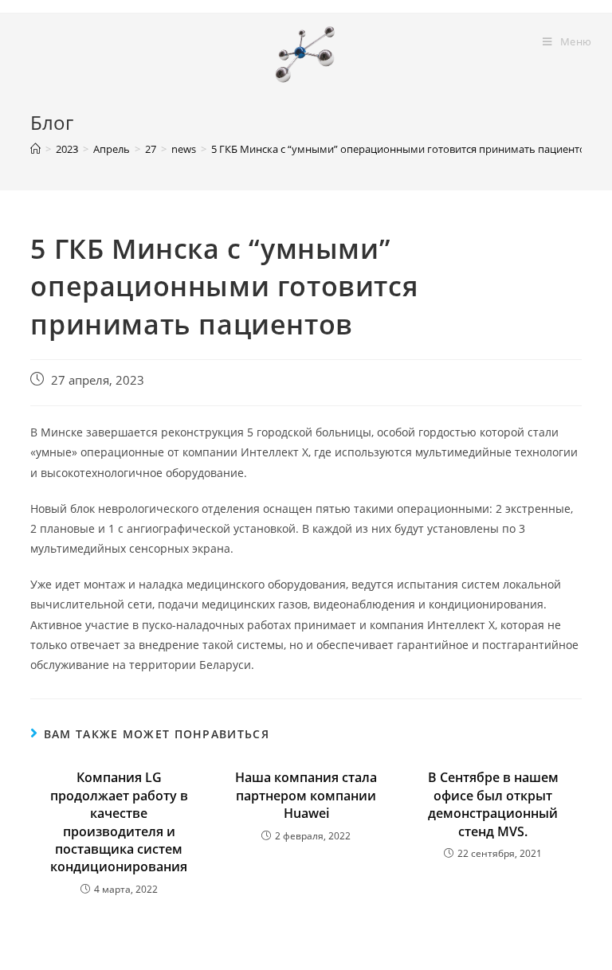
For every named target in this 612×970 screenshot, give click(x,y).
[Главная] (35, 149)
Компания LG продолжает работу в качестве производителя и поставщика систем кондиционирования (119, 822)
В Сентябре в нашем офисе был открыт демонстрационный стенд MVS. (493, 804)
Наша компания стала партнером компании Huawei (306, 795)
